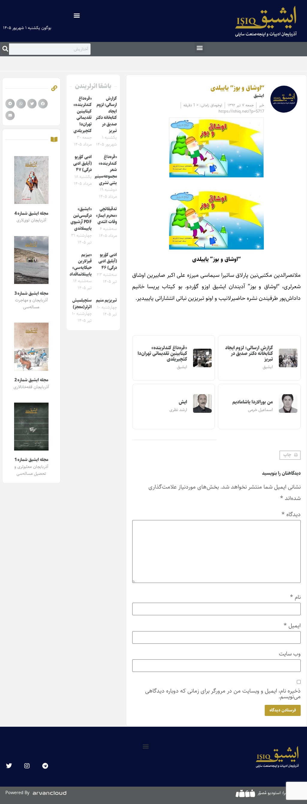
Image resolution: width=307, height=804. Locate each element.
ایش (183, 402)
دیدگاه (291, 514)
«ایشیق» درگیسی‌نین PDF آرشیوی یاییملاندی (81, 219)
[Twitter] (9, 766)
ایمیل (292, 625)
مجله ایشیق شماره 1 (31, 460)
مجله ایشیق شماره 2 (31, 380)
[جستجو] (5, 49)
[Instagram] (27, 766)
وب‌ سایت (290, 654)
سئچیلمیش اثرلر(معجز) (82, 303)
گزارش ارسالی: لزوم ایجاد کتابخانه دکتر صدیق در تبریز (249, 353)
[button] (77, 15)
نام (295, 597)
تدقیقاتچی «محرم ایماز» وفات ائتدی (106, 215)
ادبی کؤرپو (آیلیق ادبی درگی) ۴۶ (107, 261)
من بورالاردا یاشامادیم (252, 402)
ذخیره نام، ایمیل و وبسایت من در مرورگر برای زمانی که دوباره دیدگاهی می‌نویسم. (223, 693)
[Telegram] (45, 766)
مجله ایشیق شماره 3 (31, 293)
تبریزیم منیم (106, 300)
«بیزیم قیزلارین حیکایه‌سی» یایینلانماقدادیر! (78, 265)
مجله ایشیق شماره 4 (31, 213)
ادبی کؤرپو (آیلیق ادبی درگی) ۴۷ (82, 163)
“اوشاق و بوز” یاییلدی (237, 88)
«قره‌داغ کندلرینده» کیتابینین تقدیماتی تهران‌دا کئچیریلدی (162, 353)
